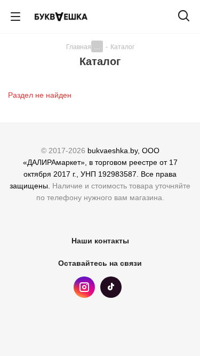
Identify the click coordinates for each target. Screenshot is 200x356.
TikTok (111, 287)
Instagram (84, 287)
